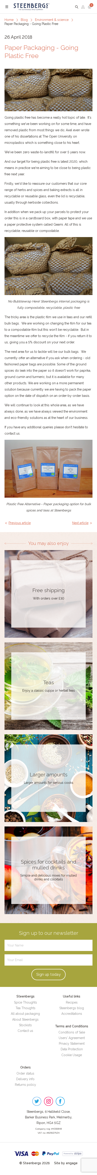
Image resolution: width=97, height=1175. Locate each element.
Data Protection (72, 1049)
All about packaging (25, 1013)
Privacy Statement (72, 1043)
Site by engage (66, 1163)
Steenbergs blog (71, 1008)
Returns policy (25, 1084)
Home (9, 20)
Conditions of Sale (71, 1032)
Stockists (25, 1025)
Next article (80, 523)
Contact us (25, 1031)
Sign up (48, 974)
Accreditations (71, 1013)
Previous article (20, 523)
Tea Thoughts (25, 1008)
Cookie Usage (71, 1055)
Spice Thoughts (25, 1002)
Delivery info (25, 1079)
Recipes (72, 1002)
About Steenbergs (25, 1019)
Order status (25, 1073)
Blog (24, 20)
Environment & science (52, 20)
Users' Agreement (72, 1038)
